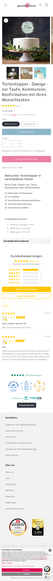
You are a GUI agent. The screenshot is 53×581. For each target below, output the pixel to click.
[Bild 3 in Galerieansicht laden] (40, 73)
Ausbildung (10, 484)
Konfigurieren (26, 132)
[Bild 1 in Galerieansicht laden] (13, 73)
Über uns (9, 472)
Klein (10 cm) (11, 124)
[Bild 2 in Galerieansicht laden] (26, 73)
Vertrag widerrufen (26, 405)
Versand (13, 114)
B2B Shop (9, 490)
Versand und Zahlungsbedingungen (21, 449)
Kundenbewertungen (14, 508)
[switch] (47, 577)
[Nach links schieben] (3, 74)
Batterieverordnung (14, 431)
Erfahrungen (10, 502)
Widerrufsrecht (11, 455)
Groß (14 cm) (30, 124)
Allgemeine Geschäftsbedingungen (20, 424)
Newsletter (10, 496)
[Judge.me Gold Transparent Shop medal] (39, 386)
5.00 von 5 (33, 261)
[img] (8, 313)
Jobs (7, 478)
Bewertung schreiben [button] (26, 289)
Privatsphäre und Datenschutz (18, 443)
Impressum (10, 437)
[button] (5, 5)
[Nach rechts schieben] (50, 74)
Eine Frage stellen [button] (27, 296)
